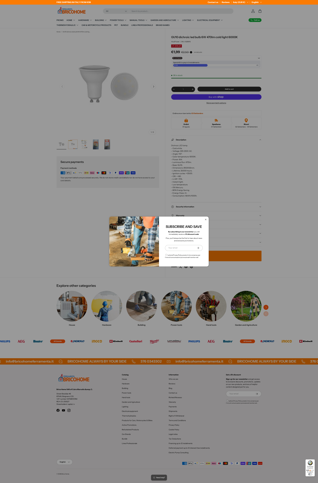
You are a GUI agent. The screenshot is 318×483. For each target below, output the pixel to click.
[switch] (310, 474)
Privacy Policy (177, 255)
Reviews (226, 2)
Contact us (213, 2)
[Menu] (313, 460)
